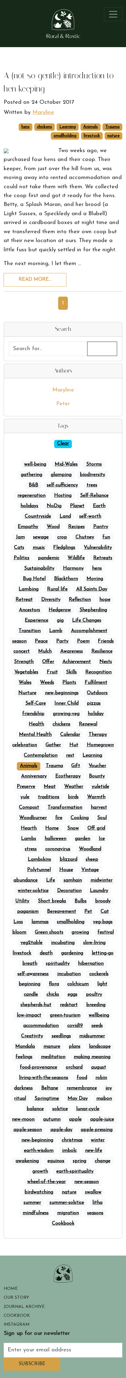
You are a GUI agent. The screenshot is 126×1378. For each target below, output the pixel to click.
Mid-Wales (66, 464)
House (66, 869)
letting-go (102, 953)
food (82, 1077)
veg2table (31, 942)
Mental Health (35, 734)
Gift (75, 765)
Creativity (32, 1036)
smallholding (65, 136)
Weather (73, 786)
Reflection (80, 599)
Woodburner (33, 817)
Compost (29, 807)
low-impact (29, 1015)
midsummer (92, 1036)
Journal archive (24, 1307)
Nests (105, 661)
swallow (93, 1192)
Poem (83, 641)
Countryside (38, 516)
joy (109, 1088)
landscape (100, 1046)
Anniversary (34, 776)
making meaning (92, 1056)
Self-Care (35, 703)
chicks (52, 994)
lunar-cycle (87, 1109)
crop (62, 537)
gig (60, 620)
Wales (25, 682)
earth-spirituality (75, 1171)
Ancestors (29, 610)
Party (62, 641)
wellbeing (99, 1015)
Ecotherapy (68, 776)
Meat (50, 786)
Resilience (102, 651)
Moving (95, 578)
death (46, 953)
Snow (73, 828)
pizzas (94, 703)
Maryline (63, 390)
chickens (44, 127)
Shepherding (93, 610)
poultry (94, 994)
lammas (40, 921)
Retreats (102, 558)
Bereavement (61, 911)
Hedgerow (60, 610)
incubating (63, 942)
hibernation (91, 963)
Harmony (73, 568)
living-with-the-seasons (43, 1077)
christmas (72, 1140)
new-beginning (37, 1140)
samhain (73, 880)
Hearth (29, 828)
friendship (33, 713)
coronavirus (57, 849)
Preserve (26, 786)
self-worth (90, 516)
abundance (25, 880)
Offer (48, 661)
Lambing (29, 589)
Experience (36, 620)
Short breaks (52, 901)
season (19, 641)
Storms (94, 464)
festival (106, 932)
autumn (52, 1119)
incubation (69, 974)
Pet (88, 911)
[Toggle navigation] (113, 14)
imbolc (69, 1150)
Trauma (112, 127)
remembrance (82, 1088)
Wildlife (76, 558)
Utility (22, 901)
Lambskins (39, 859)
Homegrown (100, 745)
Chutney (85, 537)
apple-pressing (97, 1129)
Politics (21, 558)
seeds (97, 1025)
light (102, 984)
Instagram (17, 1325)
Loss (18, 921)
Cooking (80, 817)
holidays (29, 506)
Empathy (28, 526)
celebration (24, 745)
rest (70, 755)
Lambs (28, 838)
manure (51, 1046)
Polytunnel (39, 869)
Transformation (65, 807)
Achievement (76, 661)
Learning (67, 127)
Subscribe (32, 1363)
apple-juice (102, 1119)
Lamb (55, 630)
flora (54, 984)
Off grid (96, 828)
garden (82, 838)
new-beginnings (62, 693)
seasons (95, 1213)
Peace (41, 641)
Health (36, 724)
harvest (99, 807)
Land (65, 516)
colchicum (78, 984)
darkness (23, 1088)
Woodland (90, 849)
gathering (31, 474)
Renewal (88, 724)
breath (29, 963)
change (102, 1161)
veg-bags (103, 921)
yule (24, 797)
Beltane (49, 1088)
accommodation (41, 1025)
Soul (102, 817)
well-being (35, 464)
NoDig (54, 506)
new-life (93, 1150)
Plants (69, 682)
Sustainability (39, 568)
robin (101, 1077)
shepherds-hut (35, 1004)
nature (113, 136)
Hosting (63, 495)
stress (31, 849)
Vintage (90, 869)
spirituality (58, 963)
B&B (33, 485)
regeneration (31, 495)
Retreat (24, 599)
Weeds (47, 682)
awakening (27, 1161)
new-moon (23, 1119)
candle (31, 994)
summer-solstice (67, 1202)
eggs (72, 994)
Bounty (97, 776)
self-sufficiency (62, 485)
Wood (53, 526)
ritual (20, 1098)
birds (73, 797)
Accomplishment (89, 630)
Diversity (51, 599)
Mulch (45, 651)
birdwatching (38, 1192)
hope (104, 599)
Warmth (96, 797)
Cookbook (63, 1223)
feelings (24, 1056)
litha (97, 1202)
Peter (63, 404)
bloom (19, 932)
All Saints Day (91, 589)
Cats (19, 547)
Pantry (100, 526)
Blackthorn (66, 578)
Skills (71, 672)
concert (21, 651)
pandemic (48, 558)
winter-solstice (33, 890)
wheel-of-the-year (46, 1181)
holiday (96, 713)
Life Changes (86, 620)
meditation (53, 1056)
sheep (92, 859)
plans (74, 1046)
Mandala (25, 1046)
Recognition (98, 672)
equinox (55, 1161)
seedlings (61, 1036)
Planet (77, 506)
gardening (72, 953)
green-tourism (65, 1015)
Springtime (47, 1098)
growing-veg (66, 713)
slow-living (94, 942)
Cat (105, 911)
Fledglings (64, 547)
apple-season (27, 1129)
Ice (102, 838)
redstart (69, 1004)
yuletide (100, 786)
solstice (60, 1109)
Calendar (70, 734)
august (98, 1067)
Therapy (98, 734)
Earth (99, 506)
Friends (106, 641)
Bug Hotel (34, 578)
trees (92, 485)
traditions (48, 797)
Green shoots (49, 932)
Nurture (27, 693)
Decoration (69, 890)
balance (35, 1109)
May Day (78, 1098)
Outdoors (97, 693)
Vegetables (26, 672)
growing (80, 932)
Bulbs (81, 901)
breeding (96, 1004)
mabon (104, 1098)
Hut (73, 745)
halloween (55, 838)
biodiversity (92, 474)
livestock (92, 136)
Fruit (52, 672)
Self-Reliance (94, 495)
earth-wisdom (39, 1150)
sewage (41, 537)
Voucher (97, 765)
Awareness (71, 651)
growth (40, 1171)
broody (103, 901)
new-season (86, 1181)
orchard (74, 1067)
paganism (28, 911)
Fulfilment (96, 682)
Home (52, 828)
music (39, 547)
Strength (24, 661)
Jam (20, 537)
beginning (29, 984)
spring (79, 1161)
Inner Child (66, 703)
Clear (63, 443)
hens (25, 127)
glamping (61, 474)
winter (98, 1140)
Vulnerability (98, 547)
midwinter (102, 880)
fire (58, 817)
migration (68, 1213)
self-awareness (33, 974)
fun (106, 537)
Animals (90, 127)
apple (75, 1119)
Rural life (57, 589)
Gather (53, 745)
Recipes (76, 526)
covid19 (75, 1025)
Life (50, 880)
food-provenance (38, 1067)
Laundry (99, 890)
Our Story (16, 1298)
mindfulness (36, 1213)
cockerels (99, 974)
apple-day (61, 1129)
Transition (30, 630)
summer (32, 1202)
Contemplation (40, 755)
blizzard (68, 859)
